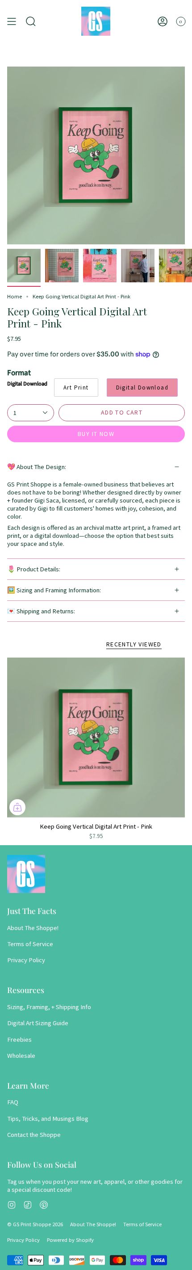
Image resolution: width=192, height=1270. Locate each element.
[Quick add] (17, 807)
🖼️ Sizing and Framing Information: (54, 590)
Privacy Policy (26, 960)
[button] (30, 21)
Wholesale (21, 1056)
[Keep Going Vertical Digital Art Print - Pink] (96, 737)
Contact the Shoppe (34, 1135)
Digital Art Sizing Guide (37, 1023)
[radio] (76, 387)
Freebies (19, 1039)
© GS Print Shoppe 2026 (35, 1224)
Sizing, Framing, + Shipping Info (49, 1007)
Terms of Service (30, 944)
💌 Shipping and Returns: (41, 611)
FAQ (12, 1102)
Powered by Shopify (70, 1239)
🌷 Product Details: (33, 569)
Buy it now (96, 434)
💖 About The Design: (36, 467)
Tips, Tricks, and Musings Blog (47, 1119)
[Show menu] (11, 21)
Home (14, 296)
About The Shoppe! (32, 928)
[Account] (162, 21)
